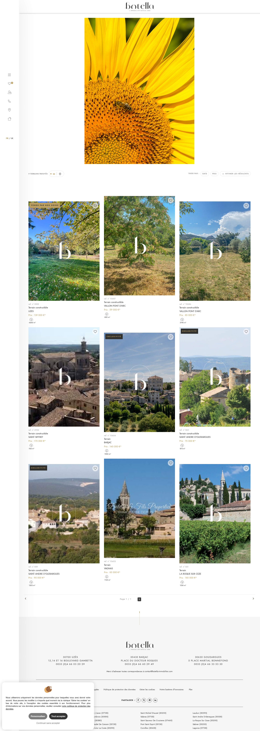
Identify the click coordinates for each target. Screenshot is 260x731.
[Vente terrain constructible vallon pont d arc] (139, 245)
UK (12, 138)
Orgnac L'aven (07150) (98, 713)
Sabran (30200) (200, 724)
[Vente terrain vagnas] (139, 508)
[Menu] (9, 74)
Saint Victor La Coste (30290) (101, 728)
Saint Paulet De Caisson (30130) (102, 724)
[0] (9, 83)
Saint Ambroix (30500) (98, 716)
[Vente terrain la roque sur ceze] (215, 513)
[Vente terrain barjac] (139, 382)
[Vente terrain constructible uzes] (64, 251)
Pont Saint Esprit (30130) (151, 724)
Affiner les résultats (237, 174)
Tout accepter (58, 716)
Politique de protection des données (120, 689)
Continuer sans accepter (48, 723)
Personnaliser (38, 716)
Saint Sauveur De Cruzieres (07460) (156, 720)
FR (7, 138)
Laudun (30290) (200, 713)
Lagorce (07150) (200, 728)
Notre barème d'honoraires (172, 689)
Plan (190, 689)
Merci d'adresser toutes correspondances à (126, 671)
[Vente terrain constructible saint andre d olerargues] (215, 377)
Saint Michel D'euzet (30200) (153, 713)
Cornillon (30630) (148, 728)
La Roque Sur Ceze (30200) (205, 720)
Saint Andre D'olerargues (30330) (207, 716)
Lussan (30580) (95, 720)
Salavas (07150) (147, 716)
